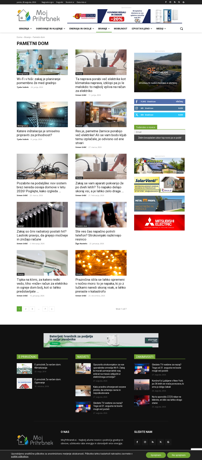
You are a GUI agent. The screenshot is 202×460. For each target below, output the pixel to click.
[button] (181, 28)
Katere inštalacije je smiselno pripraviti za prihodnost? (38, 133)
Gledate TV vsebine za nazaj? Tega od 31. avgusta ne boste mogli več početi (108, 406)
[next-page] (51, 309)
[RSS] (175, 2)
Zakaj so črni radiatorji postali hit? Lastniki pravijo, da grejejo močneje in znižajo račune (42, 235)
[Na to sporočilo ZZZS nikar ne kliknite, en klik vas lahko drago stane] (141, 400)
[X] (179, 2)
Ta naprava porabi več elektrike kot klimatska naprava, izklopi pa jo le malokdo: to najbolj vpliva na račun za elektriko (100, 85)
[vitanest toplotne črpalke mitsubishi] (159, 231)
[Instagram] (170, 2)
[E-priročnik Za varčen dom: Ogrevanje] (24, 383)
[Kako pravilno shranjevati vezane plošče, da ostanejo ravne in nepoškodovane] (83, 390)
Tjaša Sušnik (23, 87)
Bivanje (27, 37)
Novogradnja (23, 74)
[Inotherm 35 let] (157, 91)
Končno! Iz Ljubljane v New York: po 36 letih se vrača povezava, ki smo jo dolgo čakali (168, 383)
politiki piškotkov (19, 456)
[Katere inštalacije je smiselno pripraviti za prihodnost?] (42, 114)
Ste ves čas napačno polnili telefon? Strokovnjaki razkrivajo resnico (98, 235)
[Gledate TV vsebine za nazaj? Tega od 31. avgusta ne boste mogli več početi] (83, 407)
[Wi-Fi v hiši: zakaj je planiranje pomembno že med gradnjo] (42, 62)
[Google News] (183, 2)
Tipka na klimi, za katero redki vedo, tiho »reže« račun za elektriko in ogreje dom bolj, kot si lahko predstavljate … (42, 285)
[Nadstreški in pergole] (159, 213)
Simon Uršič (80, 95)
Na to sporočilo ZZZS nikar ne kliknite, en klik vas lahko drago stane (167, 400)
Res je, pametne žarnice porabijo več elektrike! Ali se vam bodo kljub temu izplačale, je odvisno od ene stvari (100, 137)
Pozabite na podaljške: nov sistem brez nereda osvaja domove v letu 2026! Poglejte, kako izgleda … (41, 187)
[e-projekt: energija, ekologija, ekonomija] (159, 175)
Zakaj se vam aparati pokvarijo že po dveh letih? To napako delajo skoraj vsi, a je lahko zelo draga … (99, 187)
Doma (19, 37)
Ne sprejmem (179, 455)
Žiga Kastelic (81, 243)
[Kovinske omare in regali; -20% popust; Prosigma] (126, 16)
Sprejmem (156, 455)
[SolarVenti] (159, 194)
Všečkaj (179, 101)
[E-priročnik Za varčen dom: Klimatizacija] (24, 368)
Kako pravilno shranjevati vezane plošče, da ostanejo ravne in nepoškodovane (109, 390)
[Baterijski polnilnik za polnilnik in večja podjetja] (101, 340)
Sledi (180, 108)
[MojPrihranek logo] (42, 15)
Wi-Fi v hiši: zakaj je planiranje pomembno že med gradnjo (38, 81)
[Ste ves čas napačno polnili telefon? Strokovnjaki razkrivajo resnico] (101, 214)
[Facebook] (166, 2)
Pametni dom (81, 226)
